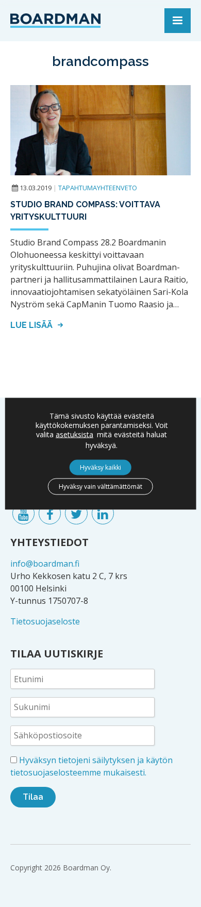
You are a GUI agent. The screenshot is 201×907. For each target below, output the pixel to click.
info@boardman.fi (44, 563)
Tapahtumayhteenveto (97, 187)
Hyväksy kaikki (100, 467)
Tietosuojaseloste (45, 621)
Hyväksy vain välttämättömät (100, 486)
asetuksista (74, 434)
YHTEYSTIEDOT (49, 542)
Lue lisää (32, 325)
